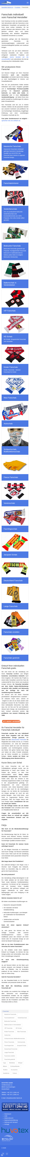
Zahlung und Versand (10, 1122)
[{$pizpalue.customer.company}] (6, 2)
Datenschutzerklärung (11, 1120)
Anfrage (6, 1124)
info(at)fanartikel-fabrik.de (14, 1098)
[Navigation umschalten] (27, 3)
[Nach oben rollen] (27, 1154)
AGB (5, 1116)
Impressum (7, 1114)
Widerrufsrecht (8, 1118)
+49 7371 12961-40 (13, 1092)
